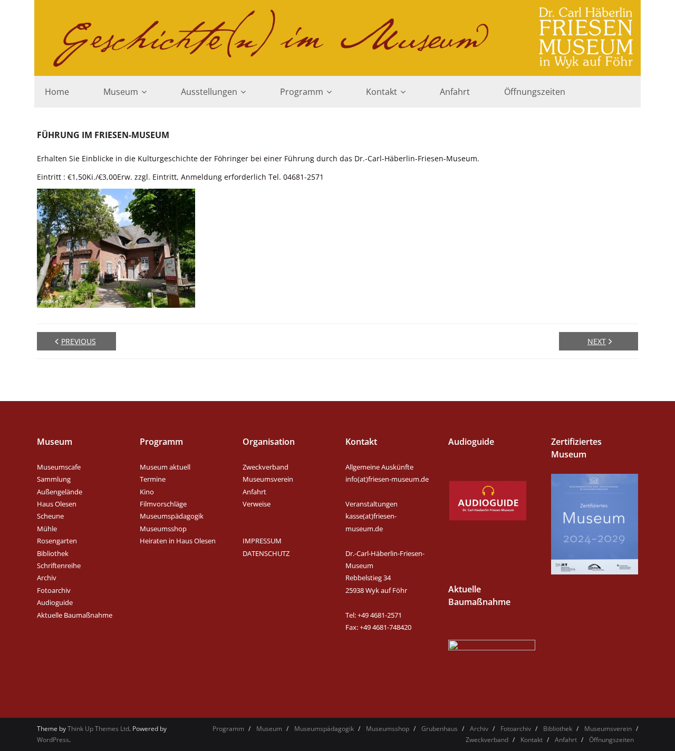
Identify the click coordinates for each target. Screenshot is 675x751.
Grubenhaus (439, 728)
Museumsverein (268, 479)
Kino (147, 491)
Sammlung (54, 479)
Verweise (257, 504)
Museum (269, 728)
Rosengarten (57, 540)
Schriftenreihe (59, 565)
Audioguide (55, 602)
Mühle (47, 528)
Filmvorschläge (163, 504)
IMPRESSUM (262, 540)
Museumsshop (163, 528)
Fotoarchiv (54, 590)
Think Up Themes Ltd (98, 728)
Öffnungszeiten (611, 739)
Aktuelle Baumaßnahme (74, 615)
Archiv (46, 577)
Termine (153, 479)
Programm (228, 728)
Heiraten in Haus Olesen (178, 540)
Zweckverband (265, 467)
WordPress (53, 739)
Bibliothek (53, 553)
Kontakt (531, 739)
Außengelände (59, 491)
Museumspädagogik (172, 516)
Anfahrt (254, 491)
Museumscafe (59, 467)
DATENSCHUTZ (266, 553)
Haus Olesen (56, 504)
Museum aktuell (165, 467)
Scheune (50, 516)
